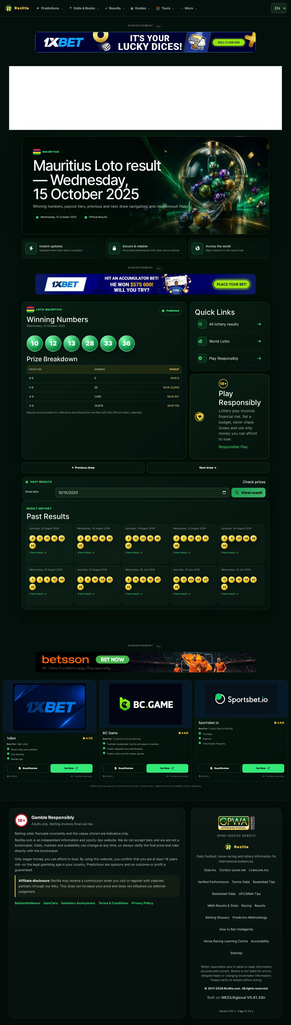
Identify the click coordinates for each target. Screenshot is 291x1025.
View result (251, 492)
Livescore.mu (258, 870)
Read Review (30, 768)
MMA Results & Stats (223, 905)
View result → (37, 552)
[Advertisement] (145, 98)
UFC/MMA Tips (250, 894)
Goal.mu (210, 870)
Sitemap (236, 953)
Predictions (49, 8)
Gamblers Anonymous (78, 903)
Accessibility (260, 941)
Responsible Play (233, 446)
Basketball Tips (264, 882)
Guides (140, 8)
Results (115, 8)
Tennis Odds (241, 882)
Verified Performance (213, 882)
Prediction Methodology (250, 917)
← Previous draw (83, 467)
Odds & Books (84, 8)
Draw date (32, 491)
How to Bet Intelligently (236, 929)
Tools (165, 8)
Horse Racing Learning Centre (226, 941)
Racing (246, 905)
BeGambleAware (27, 903)
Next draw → (208, 467)
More (188, 8)
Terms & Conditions (113, 903)
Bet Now (71, 768)
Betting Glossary (217, 917)
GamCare (50, 903)
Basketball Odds (224, 894)
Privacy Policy (142, 903)
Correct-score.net (232, 870)
